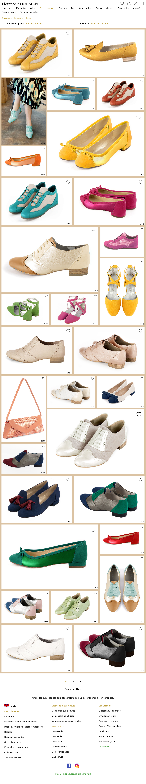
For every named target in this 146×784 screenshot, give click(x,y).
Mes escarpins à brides (63, 716)
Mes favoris (57, 731)
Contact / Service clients (110, 726)
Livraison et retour (107, 716)
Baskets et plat (47, 8)
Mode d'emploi (106, 736)
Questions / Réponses (110, 711)
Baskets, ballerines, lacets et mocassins (23, 727)
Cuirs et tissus (9, 12)
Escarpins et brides (25, 8)
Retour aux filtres (73, 689)
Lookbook (7, 8)
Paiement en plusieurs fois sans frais (73, 774)
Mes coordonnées (60, 752)
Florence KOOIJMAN (20, 4)
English (13, 706)
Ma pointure (57, 757)
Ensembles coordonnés (129, 8)
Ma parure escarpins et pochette (67, 721)
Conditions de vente (108, 721)
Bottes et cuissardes (81, 8)
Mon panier (57, 736)
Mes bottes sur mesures (63, 711)
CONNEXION (105, 746)
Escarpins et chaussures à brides (20, 721)
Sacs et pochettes (104, 8)
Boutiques (104, 731)
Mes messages (59, 746)
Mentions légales (107, 741)
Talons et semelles (29, 12)
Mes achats (57, 741)
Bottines (63, 8)
